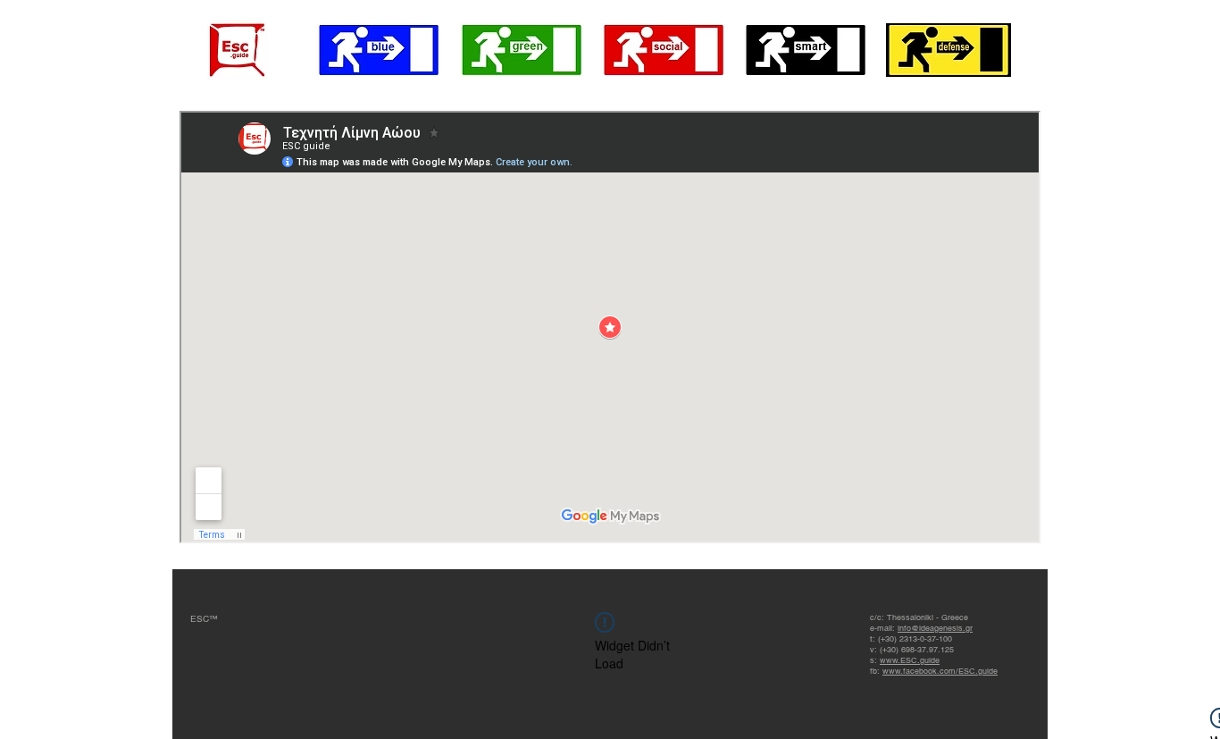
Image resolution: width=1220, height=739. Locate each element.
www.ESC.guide (910, 660)
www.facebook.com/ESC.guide (940, 671)
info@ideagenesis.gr (935, 628)
